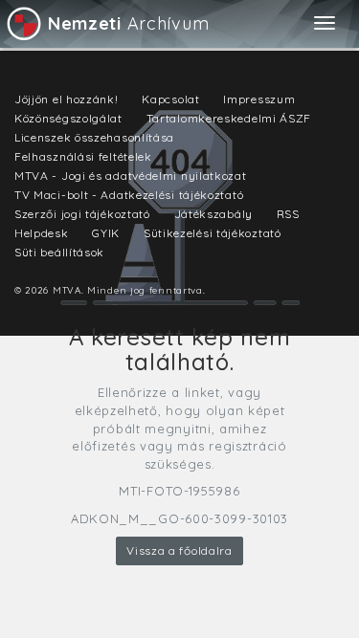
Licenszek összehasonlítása (94, 137)
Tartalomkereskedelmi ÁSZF (229, 118)
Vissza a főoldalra (179, 550)
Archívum (128, 23)
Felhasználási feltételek (83, 156)
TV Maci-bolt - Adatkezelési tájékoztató (128, 194)
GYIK (106, 233)
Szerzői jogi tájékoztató (82, 214)
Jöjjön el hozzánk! (66, 99)
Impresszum (259, 99)
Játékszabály (213, 214)
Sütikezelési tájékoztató (212, 233)
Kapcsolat (170, 99)
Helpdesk (41, 233)
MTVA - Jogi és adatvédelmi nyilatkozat (130, 175)
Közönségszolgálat (68, 118)
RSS (288, 214)
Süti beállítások (59, 252)
